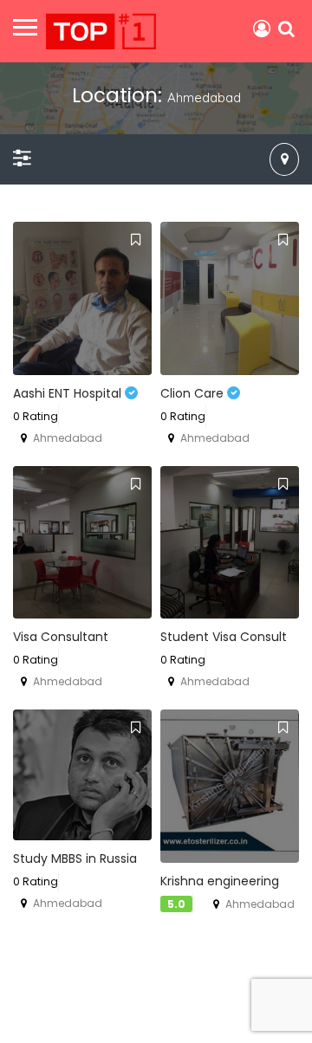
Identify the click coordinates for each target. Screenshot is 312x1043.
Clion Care (193, 393)
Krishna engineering (219, 881)
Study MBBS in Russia (75, 858)
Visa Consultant (60, 636)
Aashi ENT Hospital (69, 393)
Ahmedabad (67, 438)
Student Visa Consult (223, 636)
